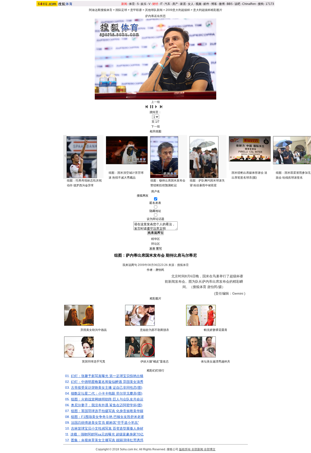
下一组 (155, 126)
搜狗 (261, 4)
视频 (198, 4)
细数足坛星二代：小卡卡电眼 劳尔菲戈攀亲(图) (106, 393)
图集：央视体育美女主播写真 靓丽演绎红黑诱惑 (107, 440)
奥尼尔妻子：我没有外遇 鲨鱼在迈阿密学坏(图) (106, 405)
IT (161, 4)
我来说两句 (129, 265)
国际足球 (121, 10)
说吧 (237, 4)
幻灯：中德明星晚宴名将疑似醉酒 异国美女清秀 (107, 382)
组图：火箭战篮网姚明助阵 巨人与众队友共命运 (107, 399)
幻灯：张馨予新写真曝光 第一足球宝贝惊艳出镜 (107, 376)
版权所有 (185, 449)
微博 (222, 4)
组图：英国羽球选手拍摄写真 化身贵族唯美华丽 (107, 411)
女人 (191, 4)
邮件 (206, 4)
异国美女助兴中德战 (93, 330)
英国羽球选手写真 (93, 361)
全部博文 (210, 449)
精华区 (155, 239)
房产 (175, 4)
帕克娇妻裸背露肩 (215, 330)
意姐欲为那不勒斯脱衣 (154, 330)
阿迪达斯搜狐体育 (100, 10)
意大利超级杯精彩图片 (207, 10)
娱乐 (144, 4)
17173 (270, 4)
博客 (214, 4)
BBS (230, 4)
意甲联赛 (136, 10)
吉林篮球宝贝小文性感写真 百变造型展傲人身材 (107, 428)
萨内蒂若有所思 (155, 16)
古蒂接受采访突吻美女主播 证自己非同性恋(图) (106, 388)
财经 (155, 4)
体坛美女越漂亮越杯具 (215, 361)
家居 (183, 4)
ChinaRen (249, 4)
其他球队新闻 (154, 10)
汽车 (167, 4)
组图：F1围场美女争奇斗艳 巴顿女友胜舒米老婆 (107, 417)
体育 (132, 4)
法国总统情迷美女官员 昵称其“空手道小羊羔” (105, 423)
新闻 (124, 4)
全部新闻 (197, 449)
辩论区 (155, 243)
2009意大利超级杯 (178, 10)
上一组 (155, 102)
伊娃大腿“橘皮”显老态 (154, 361)
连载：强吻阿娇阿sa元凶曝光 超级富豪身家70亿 (107, 434)
